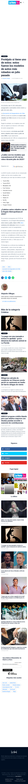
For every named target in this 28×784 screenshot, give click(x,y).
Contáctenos (8, 781)
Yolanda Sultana (16, 685)
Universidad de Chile (7, 687)
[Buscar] (23, 2)
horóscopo (12, 689)
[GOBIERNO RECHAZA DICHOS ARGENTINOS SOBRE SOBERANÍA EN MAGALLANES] (9, 483)
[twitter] (6, 277)
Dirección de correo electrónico (10, 664)
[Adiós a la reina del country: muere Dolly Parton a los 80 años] (14, 509)
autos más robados (7, 271)
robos (21, 223)
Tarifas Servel (19, 779)
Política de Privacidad (20, 781)
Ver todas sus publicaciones (9, 301)
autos (3, 266)
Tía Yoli (17, 687)
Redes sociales (6, 685)
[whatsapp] (13, 277)
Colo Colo (4, 682)
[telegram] (9, 277)
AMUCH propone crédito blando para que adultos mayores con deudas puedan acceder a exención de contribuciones (14, 419)
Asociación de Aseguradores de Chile (14, 113)
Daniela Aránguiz (6, 691)
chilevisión (4, 689)
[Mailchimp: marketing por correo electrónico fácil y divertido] (12, 674)
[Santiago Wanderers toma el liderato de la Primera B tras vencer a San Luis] (14, 611)
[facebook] (2, 277)
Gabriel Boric (13, 682)
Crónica (4, 312)
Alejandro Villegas (6, 78)
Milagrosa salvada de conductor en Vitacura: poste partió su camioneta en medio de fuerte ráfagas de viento (13, 381)
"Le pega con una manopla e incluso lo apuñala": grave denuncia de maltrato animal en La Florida (13, 339)
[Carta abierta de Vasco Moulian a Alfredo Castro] (14, 560)
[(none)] (4, 287)
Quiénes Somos (9, 779)
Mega (14, 691)
